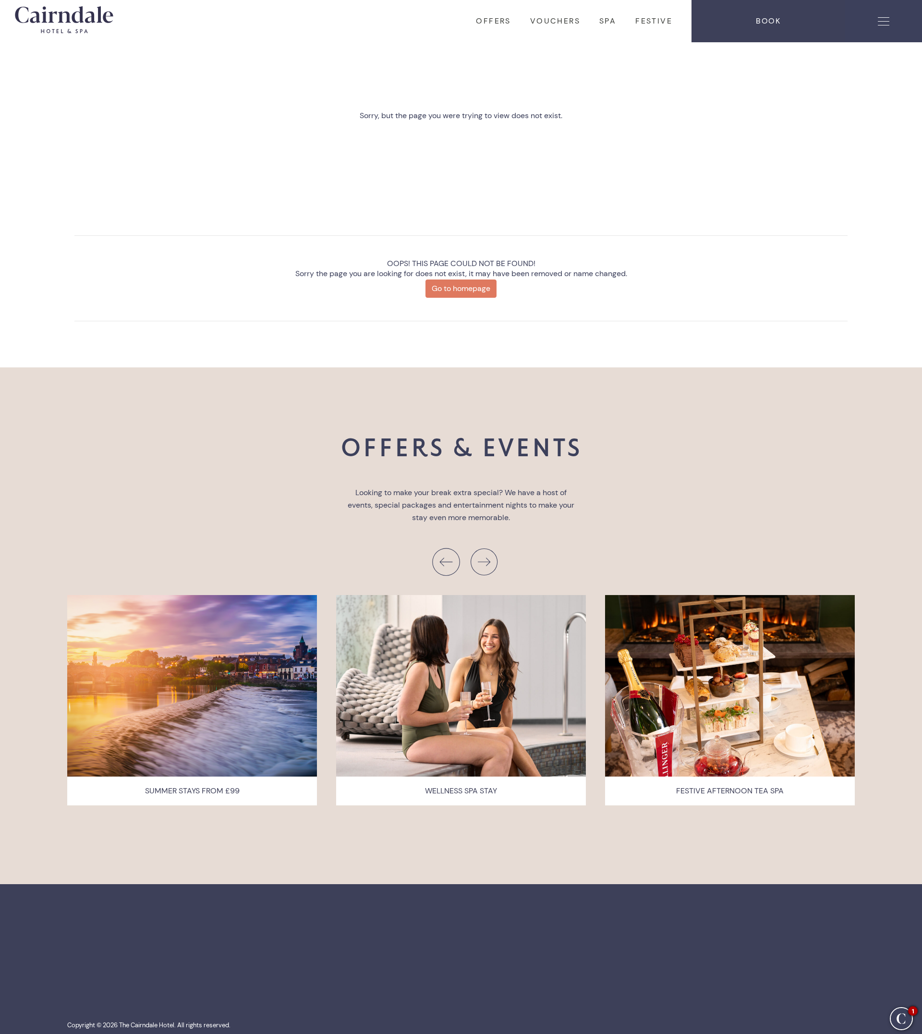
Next (483, 562)
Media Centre (90, 980)
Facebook (322, 951)
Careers (80, 990)
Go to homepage (461, 288)
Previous (446, 562)
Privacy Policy (90, 970)
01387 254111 (447, 951)
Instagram (322, 961)
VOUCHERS (555, 21)
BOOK (768, 21)
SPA (607, 21)
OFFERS (493, 21)
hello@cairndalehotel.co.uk (471, 961)
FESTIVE (653, 21)
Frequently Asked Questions (115, 951)
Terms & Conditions (100, 961)
